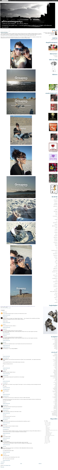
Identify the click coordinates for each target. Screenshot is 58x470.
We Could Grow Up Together (54, 411)
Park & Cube (56, 393)
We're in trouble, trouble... (48, 434)
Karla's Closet (55, 380)
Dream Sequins (5, 405)
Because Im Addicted (55, 359)
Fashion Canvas (55, 370)
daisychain (4, 424)
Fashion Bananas (55, 369)
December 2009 (47, 422)
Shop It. (46, 426)
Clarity (4, 453)
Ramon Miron (55, 394)
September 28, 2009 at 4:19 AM (6, 387)
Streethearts (56, 344)
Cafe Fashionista (5, 429)
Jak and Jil (56, 378)
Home (21, 463)
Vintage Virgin (55, 410)
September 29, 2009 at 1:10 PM (6, 444)
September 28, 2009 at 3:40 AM (6, 373)
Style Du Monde (55, 346)
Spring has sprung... (4, 32)
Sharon (4, 342)
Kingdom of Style (55, 382)
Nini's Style (56, 390)
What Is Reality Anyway (54, 413)
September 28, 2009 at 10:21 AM (6, 408)
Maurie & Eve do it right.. (48, 433)
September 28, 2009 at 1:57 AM (6, 345)
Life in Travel (56, 386)
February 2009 (47, 441)
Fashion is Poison (55, 372)
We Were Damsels (55, 412)
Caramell (4, 335)
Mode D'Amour (55, 389)
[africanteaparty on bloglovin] (53, 71)
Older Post (40, 463)
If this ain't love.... (48, 428)
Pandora (56, 392)
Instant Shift (56, 340)
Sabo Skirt (56, 395)
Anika (53, 31)
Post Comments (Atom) (7, 465)
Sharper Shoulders (48, 431)
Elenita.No (56, 368)
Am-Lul (56, 356)
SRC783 (56, 398)
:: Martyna (4, 369)
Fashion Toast (55, 374)
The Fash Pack (55, 347)
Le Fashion (56, 341)
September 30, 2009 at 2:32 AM (6, 460)
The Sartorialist (55, 348)
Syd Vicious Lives (55, 402)
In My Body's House (55, 377)
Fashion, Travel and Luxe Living (53, 375)
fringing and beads (48, 429)
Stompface (56, 399)
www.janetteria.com (5, 389)
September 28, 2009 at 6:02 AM (6, 394)
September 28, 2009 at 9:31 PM (6, 422)
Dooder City (56, 367)
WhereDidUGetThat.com (54, 414)
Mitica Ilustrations (55, 388)
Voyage (6, 35)
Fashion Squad (55, 373)
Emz (3, 324)
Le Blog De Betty (55, 384)
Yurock (56, 349)
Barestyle (56, 358)
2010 (45, 420)
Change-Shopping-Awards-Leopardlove (50, 435)
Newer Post (2, 463)
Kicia (56, 381)
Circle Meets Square (55, 365)
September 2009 (47, 424)
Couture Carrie (5, 375)
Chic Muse (56, 363)
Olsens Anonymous (55, 391)
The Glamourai (55, 406)
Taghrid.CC (56, 403)
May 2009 (47, 438)
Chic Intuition (55, 362)
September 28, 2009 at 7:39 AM (6, 403)
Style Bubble (56, 400)
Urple (56, 409)
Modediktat (56, 342)
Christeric (56, 364)
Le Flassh (56, 385)
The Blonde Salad (55, 405)
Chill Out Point (55, 338)
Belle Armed (4, 419)
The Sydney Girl (55, 407)
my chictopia (56, 56)
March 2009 (47, 440)
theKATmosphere (55, 408)
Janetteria (56, 379)
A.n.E (3, 446)
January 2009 (47, 442)
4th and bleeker (55, 353)
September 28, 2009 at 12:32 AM (6, 322)
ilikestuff (4, 439)
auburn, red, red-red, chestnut (49, 432)
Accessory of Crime (55, 355)
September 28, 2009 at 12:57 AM (6, 327)
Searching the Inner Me (54, 396)
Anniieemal (56, 357)
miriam (4, 414)
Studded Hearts (55, 345)
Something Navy (55, 397)
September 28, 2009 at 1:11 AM (6, 340)
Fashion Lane (55, 339)
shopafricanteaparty (55, 55)
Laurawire (56, 383)
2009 (45, 421)
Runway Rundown (55, 343)
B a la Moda (4, 382)
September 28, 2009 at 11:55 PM (6, 433)
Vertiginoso (4, 316)
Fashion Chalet (55, 371)
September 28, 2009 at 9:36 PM (6, 427)
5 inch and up (55, 354)
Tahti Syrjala (56, 404)
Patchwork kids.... (48, 425)
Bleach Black (56, 360)
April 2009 (47, 439)
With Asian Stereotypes (54, 415)
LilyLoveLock (55, 387)
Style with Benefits (55, 401)
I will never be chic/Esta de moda (53, 376)
